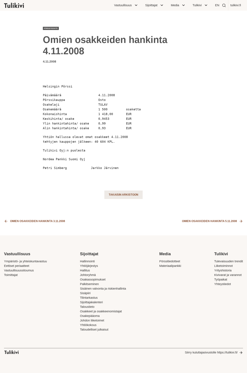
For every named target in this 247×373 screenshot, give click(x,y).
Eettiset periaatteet (16, 266)
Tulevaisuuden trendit (228, 261)
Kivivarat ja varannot (228, 275)
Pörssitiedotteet (169, 261)
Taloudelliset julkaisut (94, 329)
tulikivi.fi (235, 5)
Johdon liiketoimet (92, 320)
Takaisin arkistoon (123, 194)
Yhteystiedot (222, 284)
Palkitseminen (89, 284)
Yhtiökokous (88, 325)
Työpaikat (220, 279)
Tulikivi (197, 5)
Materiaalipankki (170, 266)
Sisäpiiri (85, 293)
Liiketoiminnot (223, 266)
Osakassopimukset (93, 279)
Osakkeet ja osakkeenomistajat (101, 311)
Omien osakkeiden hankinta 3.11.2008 (37, 221)
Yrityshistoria (223, 270)
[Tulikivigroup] (18, 5)
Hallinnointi (87, 261)
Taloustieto (87, 306)
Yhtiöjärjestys (89, 266)
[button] (224, 5)
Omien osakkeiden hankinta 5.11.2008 (209, 221)
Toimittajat (11, 275)
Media (175, 5)
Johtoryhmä (88, 275)
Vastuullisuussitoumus (19, 270)
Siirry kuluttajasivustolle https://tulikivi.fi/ (211, 352)
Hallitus (85, 270)
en (217, 5)
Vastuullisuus (123, 5)
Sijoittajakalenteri (91, 302)
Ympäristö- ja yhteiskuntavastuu (25, 261)
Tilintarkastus (89, 297)
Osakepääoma (90, 316)
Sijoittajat (151, 5)
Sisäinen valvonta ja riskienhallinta (103, 288)
